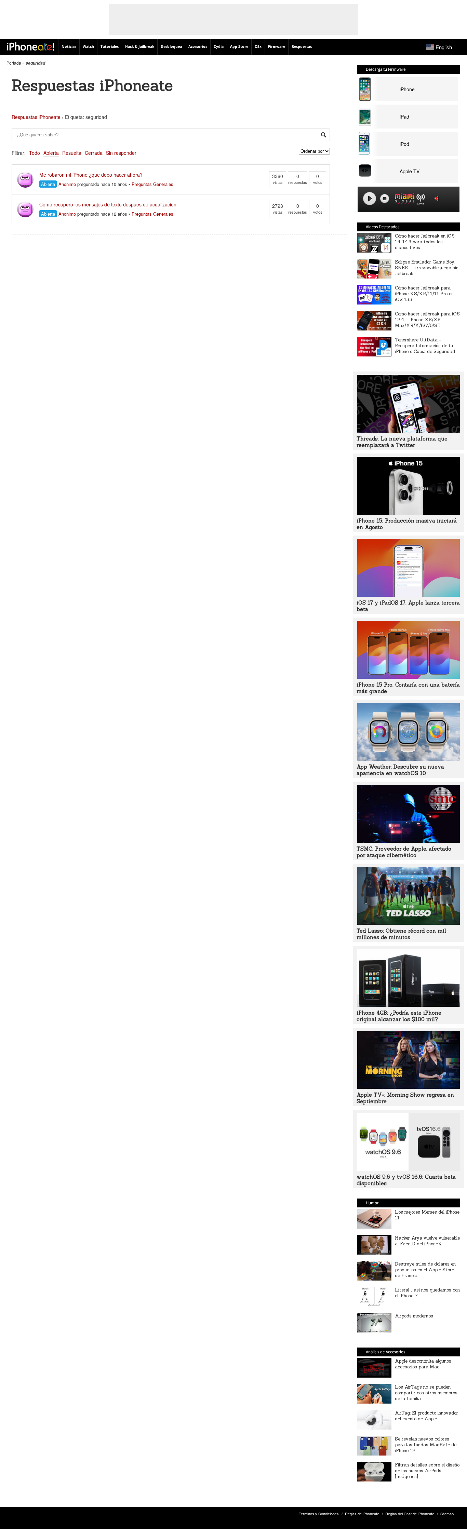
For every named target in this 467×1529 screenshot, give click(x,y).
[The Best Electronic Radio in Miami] (403, 199)
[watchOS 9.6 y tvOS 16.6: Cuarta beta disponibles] (408, 1168)
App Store (239, 46)
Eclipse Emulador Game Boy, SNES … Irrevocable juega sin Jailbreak (426, 267)
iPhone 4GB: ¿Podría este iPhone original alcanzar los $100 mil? (399, 1016)
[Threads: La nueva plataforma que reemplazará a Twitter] (408, 430)
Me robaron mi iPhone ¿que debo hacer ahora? (91, 174)
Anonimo (67, 184)
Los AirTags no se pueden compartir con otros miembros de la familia (426, 1393)
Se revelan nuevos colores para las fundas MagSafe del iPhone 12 (426, 1444)
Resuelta (71, 152)
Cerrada (94, 152)
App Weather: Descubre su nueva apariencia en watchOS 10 (400, 769)
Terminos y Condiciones (319, 1513)
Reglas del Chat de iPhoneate (409, 1513)
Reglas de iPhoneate (362, 1513)
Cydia (219, 46)
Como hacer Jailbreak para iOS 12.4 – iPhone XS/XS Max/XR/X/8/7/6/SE (427, 319)
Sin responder (121, 152)
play (369, 198)
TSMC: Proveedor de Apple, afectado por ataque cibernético (404, 851)
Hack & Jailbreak (139, 46)
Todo (34, 152)
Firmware (276, 46)
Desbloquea (171, 46)
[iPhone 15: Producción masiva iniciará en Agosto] (408, 512)
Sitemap (447, 1513)
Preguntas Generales (152, 184)
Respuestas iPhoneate (36, 116)
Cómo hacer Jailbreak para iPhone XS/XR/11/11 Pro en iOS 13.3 (424, 293)
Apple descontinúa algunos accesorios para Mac (423, 1364)
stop (384, 198)
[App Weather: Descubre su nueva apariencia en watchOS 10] (408, 758)
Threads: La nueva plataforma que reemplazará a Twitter (402, 441)
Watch (88, 46)
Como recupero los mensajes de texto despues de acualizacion (107, 204)
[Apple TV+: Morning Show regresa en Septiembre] (408, 1086)
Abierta (51, 152)
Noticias (69, 46)
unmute (438, 198)
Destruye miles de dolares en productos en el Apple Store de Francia (425, 1269)
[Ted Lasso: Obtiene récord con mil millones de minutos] (408, 922)
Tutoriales (110, 46)
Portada (13, 63)
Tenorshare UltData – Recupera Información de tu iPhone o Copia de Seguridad (425, 345)
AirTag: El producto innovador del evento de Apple (426, 1416)
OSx (258, 46)
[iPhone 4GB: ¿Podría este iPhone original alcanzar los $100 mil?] (408, 1004)
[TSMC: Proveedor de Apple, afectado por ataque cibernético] (408, 840)
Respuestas (302, 46)
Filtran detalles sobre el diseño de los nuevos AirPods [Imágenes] (427, 1470)
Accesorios (197, 46)
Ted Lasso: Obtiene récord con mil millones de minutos (401, 934)
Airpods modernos (414, 1316)
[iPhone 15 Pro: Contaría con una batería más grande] (408, 676)
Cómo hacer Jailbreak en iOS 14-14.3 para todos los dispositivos (425, 242)
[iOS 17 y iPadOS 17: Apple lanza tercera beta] (408, 594)
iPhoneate (30, 46)
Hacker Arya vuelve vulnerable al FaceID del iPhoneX (427, 1241)
